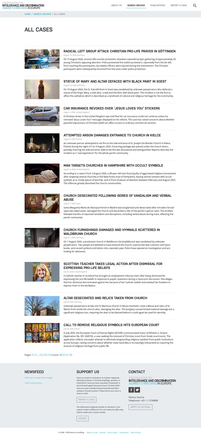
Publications (157, 5)
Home (27, 14)
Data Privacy (136, 432)
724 (50, 354)
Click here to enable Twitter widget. (39, 377)
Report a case (179, 5)
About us (116, 5)
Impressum (124, 432)
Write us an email (140, 407)
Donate (82, 418)
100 (70, 354)
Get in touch (112, 432)
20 (63, 354)
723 (45, 354)
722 (41, 354)
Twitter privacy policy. (33, 383)
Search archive (136, 5)
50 (66, 354)
